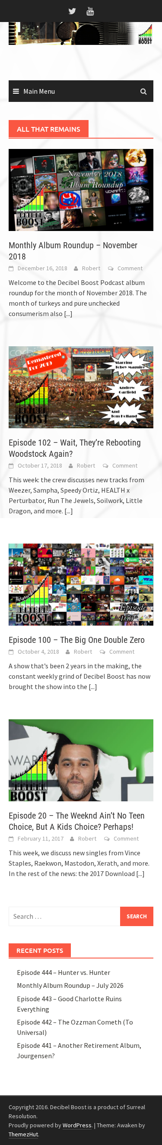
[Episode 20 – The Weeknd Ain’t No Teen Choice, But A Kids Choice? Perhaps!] (81, 759)
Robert (91, 268)
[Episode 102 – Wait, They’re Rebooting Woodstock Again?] (81, 386)
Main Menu (39, 91)
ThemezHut (23, 1134)
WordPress (77, 1125)
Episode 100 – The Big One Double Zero (77, 640)
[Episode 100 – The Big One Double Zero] (81, 583)
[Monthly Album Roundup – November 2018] (81, 189)
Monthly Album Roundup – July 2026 (70, 985)
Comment (130, 268)
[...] (68, 313)
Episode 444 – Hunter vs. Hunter (63, 972)
